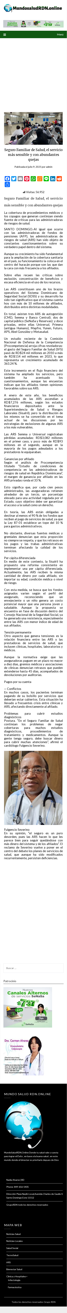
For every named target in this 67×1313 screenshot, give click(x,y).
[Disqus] (33, 913)
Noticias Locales (14, 1241)
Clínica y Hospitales (16, 1276)
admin (49, 166)
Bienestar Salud (14, 1269)
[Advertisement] (33, 73)
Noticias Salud (13, 1234)
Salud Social (12, 1248)
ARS (8, 1262)
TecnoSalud (12, 1255)
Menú (60, 34)
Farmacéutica (14, 1287)
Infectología (14, 1280)
